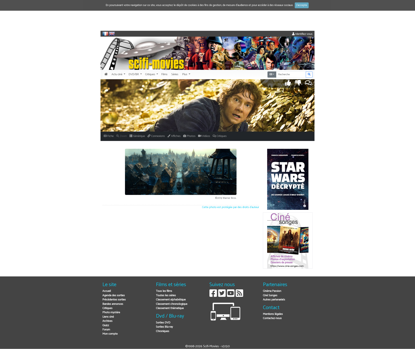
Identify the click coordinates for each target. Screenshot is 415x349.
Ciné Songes (270, 295)
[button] (118, 74)
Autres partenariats (274, 299)
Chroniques (162, 331)
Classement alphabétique (171, 299)
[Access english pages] (112, 34)
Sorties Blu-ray (164, 327)
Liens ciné (108, 316)
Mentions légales (273, 314)
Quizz (105, 325)
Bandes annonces (112, 304)
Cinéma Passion (272, 291)
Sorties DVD (163, 322)
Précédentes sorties (114, 299)
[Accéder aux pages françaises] (105, 34)
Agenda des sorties (113, 295)
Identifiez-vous (304, 34)
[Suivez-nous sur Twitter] (222, 295)
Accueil (106, 291)
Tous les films (164, 291)
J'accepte (301, 5)
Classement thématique (170, 308)
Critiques (107, 308)
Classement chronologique (171, 304)
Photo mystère (111, 312)
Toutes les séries (166, 295)
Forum (106, 329)
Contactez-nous (272, 318)
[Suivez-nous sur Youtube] (230, 295)
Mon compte (110, 334)
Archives (107, 321)
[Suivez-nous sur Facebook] (213, 295)
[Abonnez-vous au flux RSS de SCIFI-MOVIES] (239, 295)
